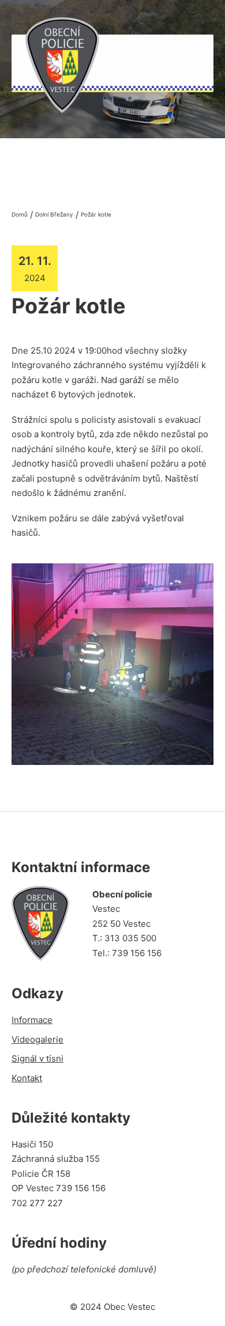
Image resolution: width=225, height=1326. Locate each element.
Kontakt (27, 1078)
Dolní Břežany (54, 214)
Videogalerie (37, 1039)
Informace (32, 1019)
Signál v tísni (37, 1058)
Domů (20, 214)
